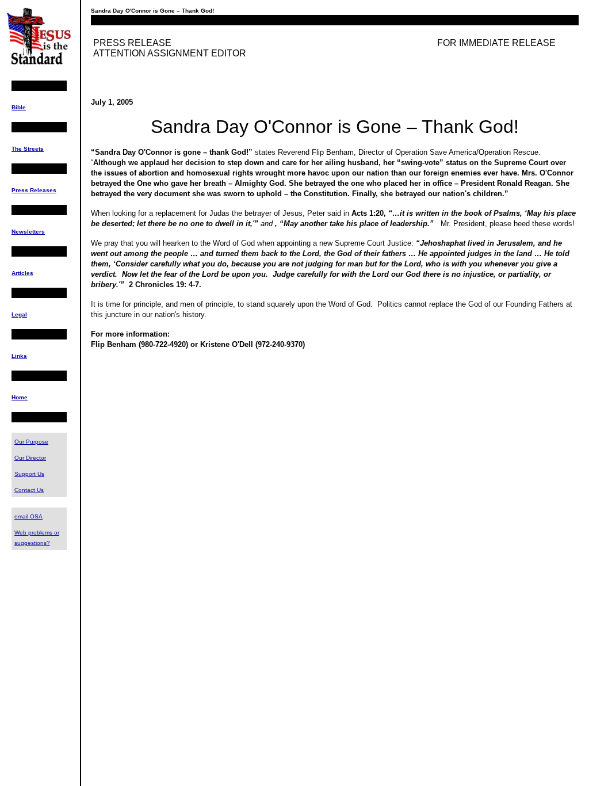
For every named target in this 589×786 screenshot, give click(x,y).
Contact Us (29, 490)
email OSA (28, 516)
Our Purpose (31, 441)
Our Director (30, 458)
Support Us (29, 474)
